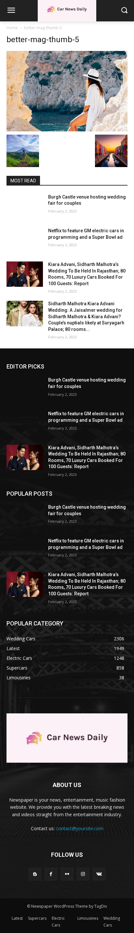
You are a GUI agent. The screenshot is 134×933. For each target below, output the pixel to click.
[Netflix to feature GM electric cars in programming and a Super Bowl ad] (25, 240)
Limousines (87, 918)
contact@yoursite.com (79, 828)
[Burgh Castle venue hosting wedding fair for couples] (25, 206)
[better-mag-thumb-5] (67, 91)
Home (12, 27)
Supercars (37, 918)
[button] (124, 10)
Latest (17, 918)
